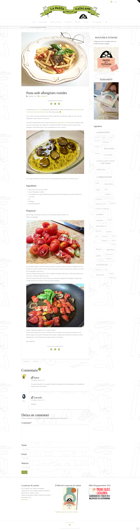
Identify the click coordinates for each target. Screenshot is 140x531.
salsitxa (108, 258)
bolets (106, 142)
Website (25, 463)
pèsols (99, 249)
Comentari (26, 423)
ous (96, 236)
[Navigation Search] (106, 22)
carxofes (108, 184)
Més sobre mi (24, 499)
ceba (98, 190)
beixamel (97, 140)
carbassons (104, 177)
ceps (105, 189)
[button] (138, 1)
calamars (108, 155)
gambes (99, 214)
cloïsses (107, 194)
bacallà (111, 137)
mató (110, 220)
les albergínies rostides (62, 122)
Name (24, 445)
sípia (106, 269)
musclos (98, 231)
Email (24, 454)
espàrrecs (112, 203)
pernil (113, 240)
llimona (99, 220)
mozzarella (101, 226)
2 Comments (43, 96)
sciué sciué (39, 109)
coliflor (98, 199)
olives (108, 232)
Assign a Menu (70, 522)
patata (114, 236)
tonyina (100, 275)
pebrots (105, 240)
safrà (98, 256)
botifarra (109, 148)
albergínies (26, 361)
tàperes (111, 273)
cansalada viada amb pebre (105, 162)
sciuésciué (36, 361)
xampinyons (112, 277)
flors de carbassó (102, 209)
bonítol (97, 146)
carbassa (100, 170)
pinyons (113, 244)
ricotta (111, 250)
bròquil (97, 153)
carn (97, 183)
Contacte (115, 1)
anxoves (97, 137)
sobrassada (98, 269)
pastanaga (105, 236)
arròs (103, 137)
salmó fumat (109, 254)
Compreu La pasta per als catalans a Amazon (66, 512)
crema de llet (100, 204)
